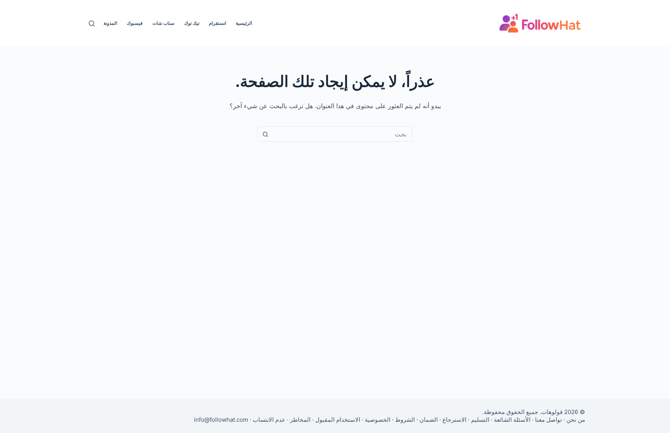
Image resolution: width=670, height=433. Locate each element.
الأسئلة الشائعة (512, 419)
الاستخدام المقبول (337, 419)
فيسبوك (135, 23)
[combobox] (342, 134)
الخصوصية (377, 419)
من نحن (575, 419)
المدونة (110, 23)
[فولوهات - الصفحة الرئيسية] (540, 23)
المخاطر (300, 419)
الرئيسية (244, 23)
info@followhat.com (221, 419)
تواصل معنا (548, 419)
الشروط (405, 419)
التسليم (480, 419)
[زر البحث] (265, 134)
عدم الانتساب (269, 419)
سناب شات (163, 23)
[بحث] (92, 23)
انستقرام (217, 23)
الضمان (429, 419)
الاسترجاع (454, 419)
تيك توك (191, 23)
